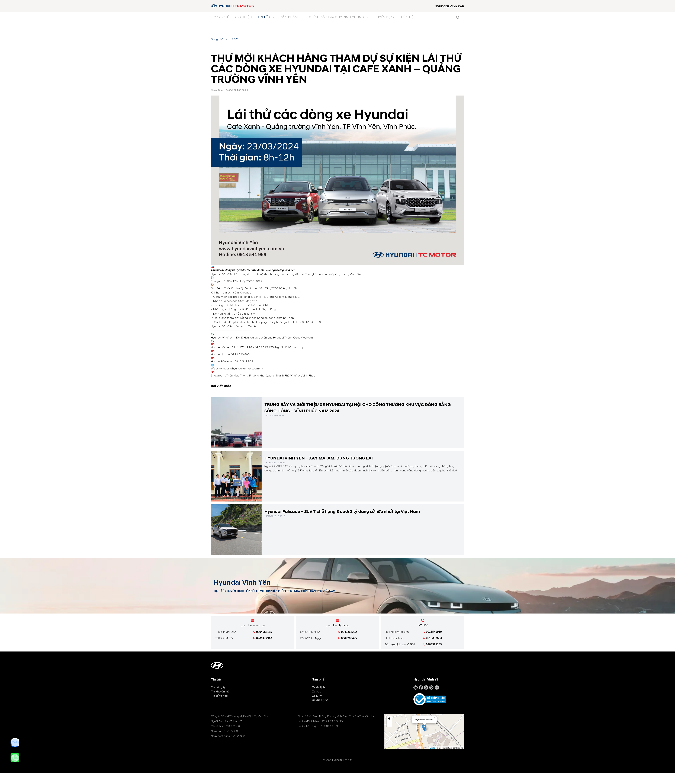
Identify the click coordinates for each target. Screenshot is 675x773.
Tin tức (233, 39)
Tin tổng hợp (219, 696)
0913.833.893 (240, 354)
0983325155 (434, 644)
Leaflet (432, 747)
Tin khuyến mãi (220, 691)
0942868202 (349, 632)
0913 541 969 (311, 322)
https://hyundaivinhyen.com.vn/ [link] (243, 368)
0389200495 (349, 638)
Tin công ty (218, 687)
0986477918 (264, 638)
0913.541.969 (243, 361)
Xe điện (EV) (320, 700)
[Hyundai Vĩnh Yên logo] (233, 6)
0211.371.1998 (242, 347)
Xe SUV (316, 691)
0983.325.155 (264, 347)
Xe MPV (317, 696)
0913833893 (434, 638)
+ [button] (389, 718)
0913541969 (434, 632)
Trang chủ (217, 39)
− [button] (389, 724)
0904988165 (264, 632)
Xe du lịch (318, 687)
